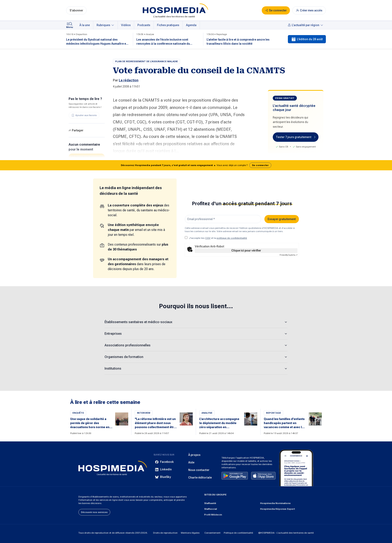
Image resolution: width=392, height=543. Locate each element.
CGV (207, 238)
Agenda (191, 25)
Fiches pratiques (168, 25)
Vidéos (126, 25)
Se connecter (260, 165)
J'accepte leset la (218, 238)
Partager (77, 130)
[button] (196, 165)
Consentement (212, 532)
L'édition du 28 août (310, 39)
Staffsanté (210, 503)
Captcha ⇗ (288, 255)
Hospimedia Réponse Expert (277, 509)
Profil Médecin (213, 514)
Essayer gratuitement (282, 219)
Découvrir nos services (94, 512)
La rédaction (128, 80)
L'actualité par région (305, 25)
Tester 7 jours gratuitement (293, 137)
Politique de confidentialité (238, 532)
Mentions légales (190, 532)
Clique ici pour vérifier (246, 250)
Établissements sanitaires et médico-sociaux (138, 322)
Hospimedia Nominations (275, 503)
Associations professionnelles (127, 345)
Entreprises (113, 334)
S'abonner (76, 10)
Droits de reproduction (165, 532)
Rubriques (103, 25)
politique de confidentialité (232, 238)
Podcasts (143, 25)
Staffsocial (210, 509)
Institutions (113, 368)
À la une (84, 25)
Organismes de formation (124, 357)
